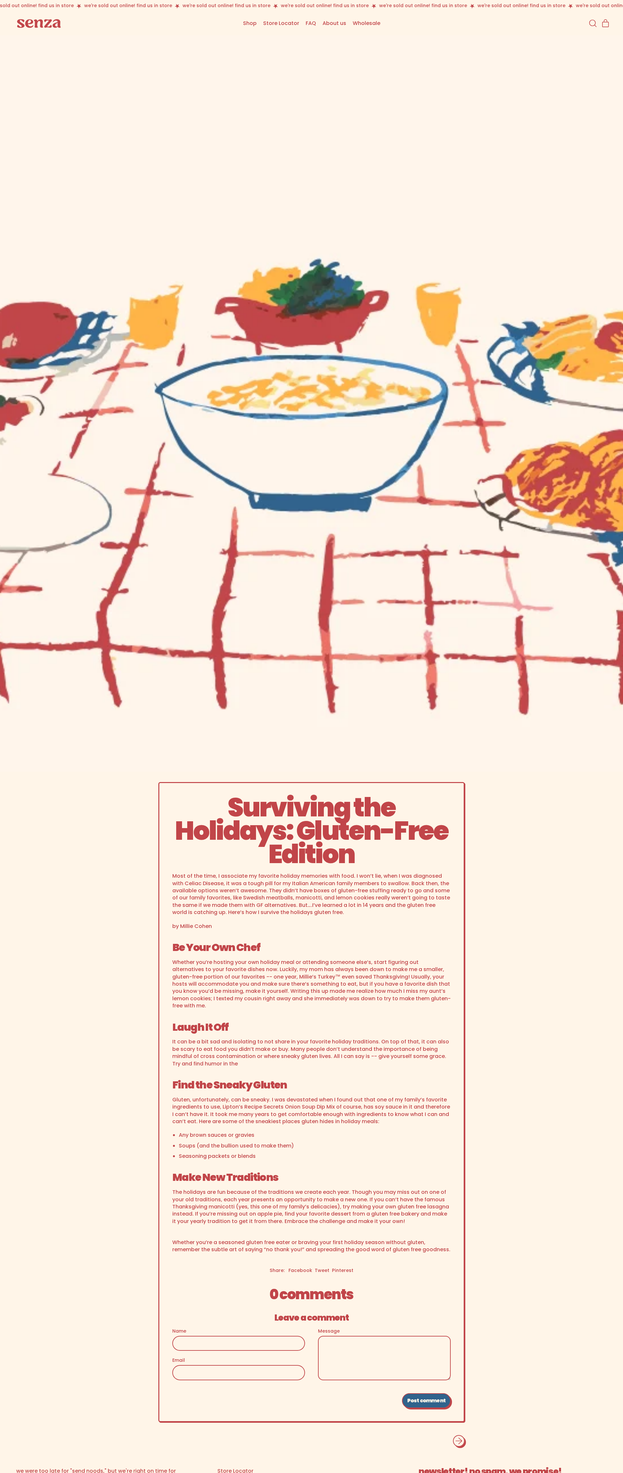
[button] (592, 23)
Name (179, 1331)
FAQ (311, 23)
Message (329, 1331)
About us (334, 23)
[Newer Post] (459, 1441)
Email (178, 1360)
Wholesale (366, 23)
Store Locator (281, 23)
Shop (250, 23)
